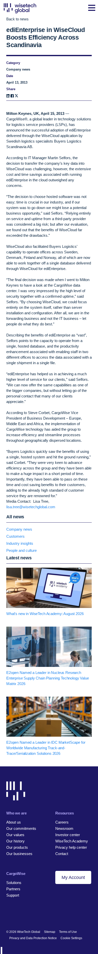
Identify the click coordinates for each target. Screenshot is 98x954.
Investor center (67, 835)
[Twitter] (25, 915)
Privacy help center (71, 847)
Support (12, 895)
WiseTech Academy (71, 841)
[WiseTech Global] (20, 8)
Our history (15, 841)
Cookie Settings (71, 938)
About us (13, 822)
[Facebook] (12, 95)
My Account (73, 877)
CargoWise (15, 873)
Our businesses (19, 853)
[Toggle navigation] (91, 8)
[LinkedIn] (8, 95)
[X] (16, 95)
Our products (17, 847)
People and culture (21, 550)
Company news (19, 529)
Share (10, 89)
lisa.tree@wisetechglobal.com (30, 507)
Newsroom (64, 828)
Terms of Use (68, 932)
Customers (15, 536)
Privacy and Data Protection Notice (33, 938)
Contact (61, 853)
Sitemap (49, 932)
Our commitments (21, 828)
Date (9, 76)
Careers (62, 822)
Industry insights (19, 543)
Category (13, 63)
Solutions (13, 882)
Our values (15, 835)
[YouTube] (34, 915)
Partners (13, 889)
